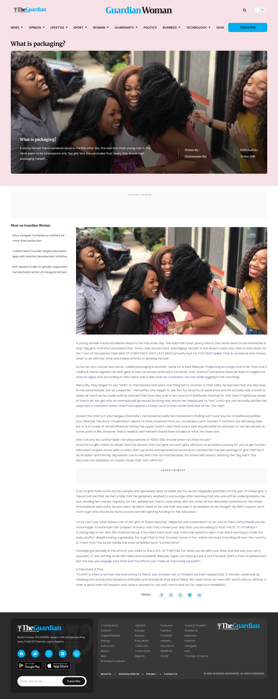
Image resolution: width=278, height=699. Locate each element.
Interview (190, 636)
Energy (105, 641)
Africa (104, 651)
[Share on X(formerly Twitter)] (170, 595)
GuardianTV (125, 27)
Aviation (106, 630)
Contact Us (170, 674)
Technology (197, 27)
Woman (99, 27)
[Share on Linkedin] (199, 595)
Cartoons (141, 646)
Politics (150, 27)
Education (142, 641)
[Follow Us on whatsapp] (76, 654)
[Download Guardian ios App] (58, 665)
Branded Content (113, 661)
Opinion (35, 27)
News (15, 27)
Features (167, 625)
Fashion (166, 630)
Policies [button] (150, 674)
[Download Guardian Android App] (29, 665)
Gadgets (191, 646)
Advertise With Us (129, 674)
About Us (106, 674)
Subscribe (247, 27)
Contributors (109, 625)
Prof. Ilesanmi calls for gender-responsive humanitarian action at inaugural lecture (39, 269)
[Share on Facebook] (161, 595)
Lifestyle (57, 27)
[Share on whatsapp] (180, 595)
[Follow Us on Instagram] (49, 654)
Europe (140, 630)
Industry (166, 641)
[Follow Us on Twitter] (35, 654)
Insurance (167, 646)
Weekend (191, 630)
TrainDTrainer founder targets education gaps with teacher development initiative (39, 253)
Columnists (142, 651)
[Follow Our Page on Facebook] (21, 654)
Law (187, 651)
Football (166, 636)
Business (170, 27)
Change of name (196, 656)
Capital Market (110, 636)
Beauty (139, 636)
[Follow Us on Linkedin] (63, 654)
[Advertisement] (139, 205)
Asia (103, 656)
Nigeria (139, 656)
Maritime (166, 651)
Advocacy (107, 646)
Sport (79, 27)
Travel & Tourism (196, 625)
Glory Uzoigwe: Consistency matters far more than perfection (38, 237)
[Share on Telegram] (189, 595)
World (164, 656)
